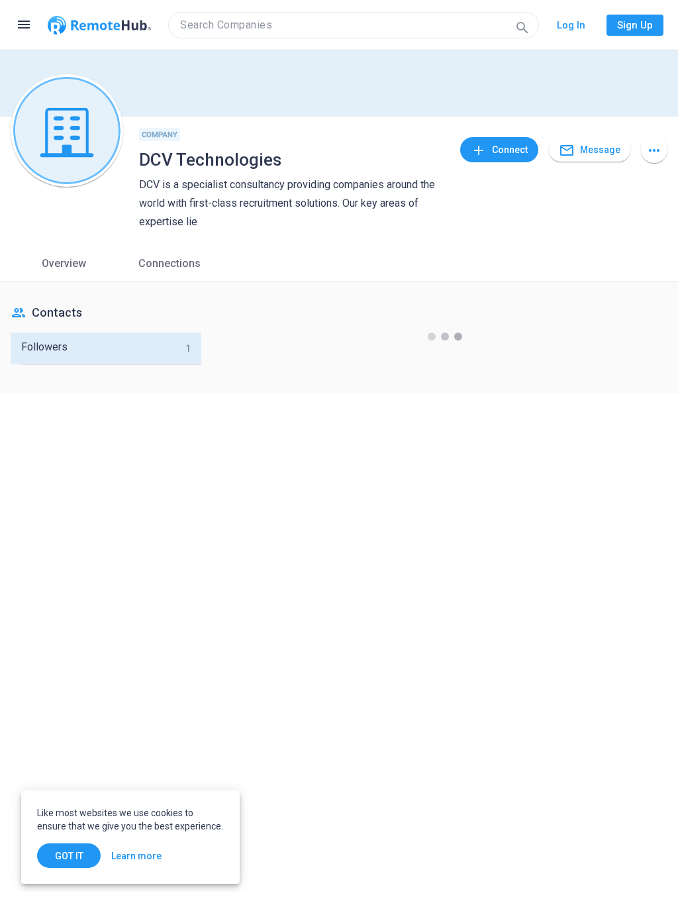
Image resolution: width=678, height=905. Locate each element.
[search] (353, 25)
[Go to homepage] (99, 25)
